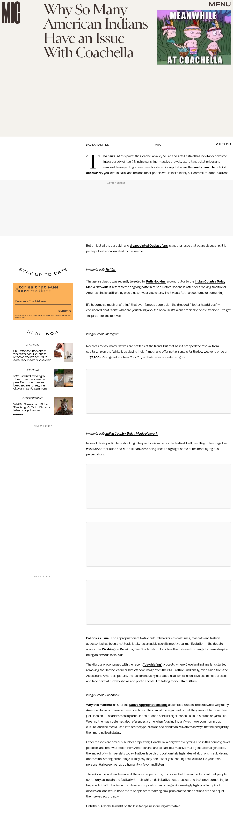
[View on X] (159, 391)
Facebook (112, 695)
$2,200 (94, 357)
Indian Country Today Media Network (131, 433)
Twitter (110, 269)
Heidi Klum (188, 681)
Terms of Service (61, 315)
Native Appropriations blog (148, 705)
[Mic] (11, 12)
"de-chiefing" (152, 664)
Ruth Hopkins (156, 281)
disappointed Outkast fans (149, 245)
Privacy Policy (20, 317)
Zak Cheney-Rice (99, 145)
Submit (64, 310)
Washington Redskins (117, 649)
